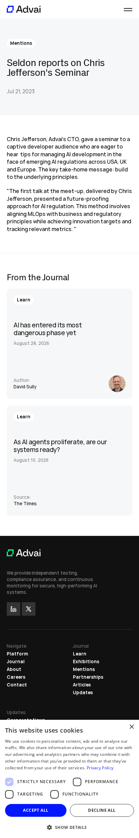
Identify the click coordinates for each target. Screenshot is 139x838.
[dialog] (69, 779)
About (14, 669)
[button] (69, 827)
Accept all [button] (35, 810)
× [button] (131, 727)
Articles (82, 685)
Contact (17, 685)
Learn (79, 654)
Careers (16, 677)
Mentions (84, 669)
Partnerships (88, 677)
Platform (17, 654)
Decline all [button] (101, 810)
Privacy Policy (100, 768)
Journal (16, 661)
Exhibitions (86, 661)
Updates (83, 692)
